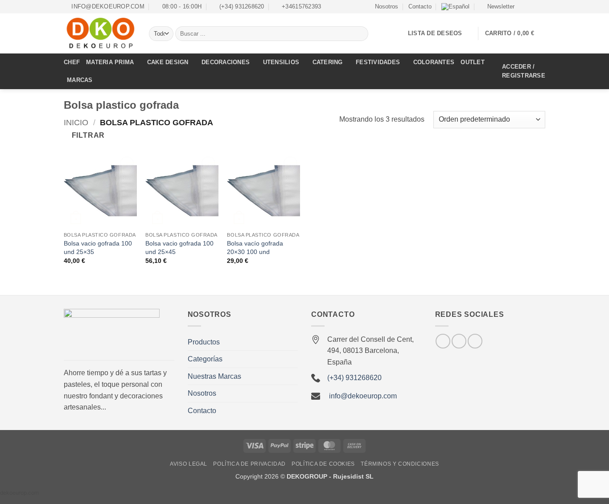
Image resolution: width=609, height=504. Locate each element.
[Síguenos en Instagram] (532, 7)
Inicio (76, 122)
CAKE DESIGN (168, 62)
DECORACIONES (226, 62)
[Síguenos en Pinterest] (475, 341)
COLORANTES (434, 62)
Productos (204, 342)
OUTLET (473, 62)
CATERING (328, 62)
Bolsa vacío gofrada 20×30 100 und (255, 247)
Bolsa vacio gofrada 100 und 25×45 (179, 247)
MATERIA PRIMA (110, 62)
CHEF (72, 62)
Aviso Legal (188, 464)
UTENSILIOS (281, 62)
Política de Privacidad (249, 464)
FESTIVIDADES (378, 62)
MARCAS (80, 80)
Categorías (205, 359)
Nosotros (386, 6)
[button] (496, 6)
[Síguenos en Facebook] (524, 7)
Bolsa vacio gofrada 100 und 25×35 (98, 247)
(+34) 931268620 (354, 377)
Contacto (420, 6)
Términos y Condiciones (400, 464)
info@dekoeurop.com (363, 396)
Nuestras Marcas (214, 376)
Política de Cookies (323, 464)
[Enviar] (360, 33)
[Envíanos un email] (540, 7)
